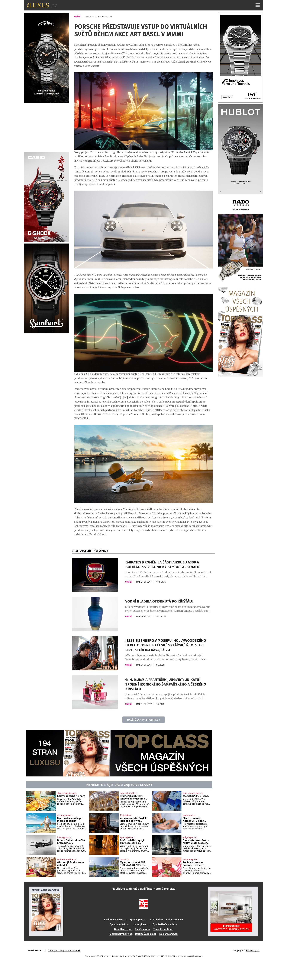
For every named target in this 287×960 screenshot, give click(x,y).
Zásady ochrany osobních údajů (64, 950)
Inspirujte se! (231, 927)
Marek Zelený (105, 16)
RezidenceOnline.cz (115, 919)
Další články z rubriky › (143, 719)
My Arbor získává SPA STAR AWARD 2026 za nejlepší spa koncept (132, 863)
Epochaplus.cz (138, 919)
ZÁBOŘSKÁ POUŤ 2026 (196, 796)
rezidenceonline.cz (66, 859)
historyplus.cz (64, 837)
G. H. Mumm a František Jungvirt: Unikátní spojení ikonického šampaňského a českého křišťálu (165, 684)
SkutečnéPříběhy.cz (120, 933)
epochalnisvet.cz (128, 793)
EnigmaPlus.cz (174, 919)
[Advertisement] (46, 126)
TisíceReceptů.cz (163, 929)
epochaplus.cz (127, 837)
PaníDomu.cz (142, 929)
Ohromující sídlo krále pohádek (70, 863)
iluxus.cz (124, 859)
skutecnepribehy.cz (67, 793)
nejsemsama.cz (64, 815)
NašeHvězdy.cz (123, 929)
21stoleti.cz (125, 815)
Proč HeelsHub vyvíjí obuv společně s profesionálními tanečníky (132, 841)
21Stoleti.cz (156, 919)
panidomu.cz (189, 815)
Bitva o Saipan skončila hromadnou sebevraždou (71, 841)
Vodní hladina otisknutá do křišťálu (159, 601)
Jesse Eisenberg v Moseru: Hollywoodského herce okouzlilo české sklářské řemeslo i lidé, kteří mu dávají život (165, 645)
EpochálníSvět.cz (120, 924)
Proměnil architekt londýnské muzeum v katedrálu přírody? (132, 797)
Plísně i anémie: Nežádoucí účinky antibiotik (193, 819)
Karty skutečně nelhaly (71, 796)
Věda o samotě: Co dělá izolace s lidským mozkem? (133, 819)
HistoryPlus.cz (141, 924)
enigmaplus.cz (190, 837)
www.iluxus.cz (35, 950)
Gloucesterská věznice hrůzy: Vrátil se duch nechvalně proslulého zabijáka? (196, 841)
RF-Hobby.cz (252, 950)
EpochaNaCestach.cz (164, 924)
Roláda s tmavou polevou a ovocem (193, 863)
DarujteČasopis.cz (145, 933)
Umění (77, 16)
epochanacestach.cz (193, 793)
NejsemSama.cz (168, 933)
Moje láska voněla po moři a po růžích (69, 819)
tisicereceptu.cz (190, 859)
